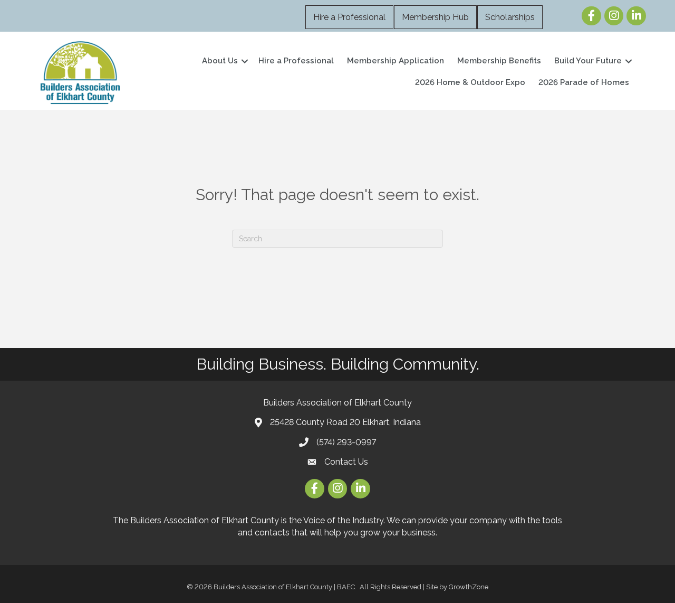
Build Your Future (588, 60)
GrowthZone (468, 587)
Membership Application (395, 60)
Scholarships (510, 17)
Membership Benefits (499, 60)
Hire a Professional (349, 17)
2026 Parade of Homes (583, 82)
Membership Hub (435, 17)
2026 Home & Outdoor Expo (470, 82)
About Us (220, 60)
